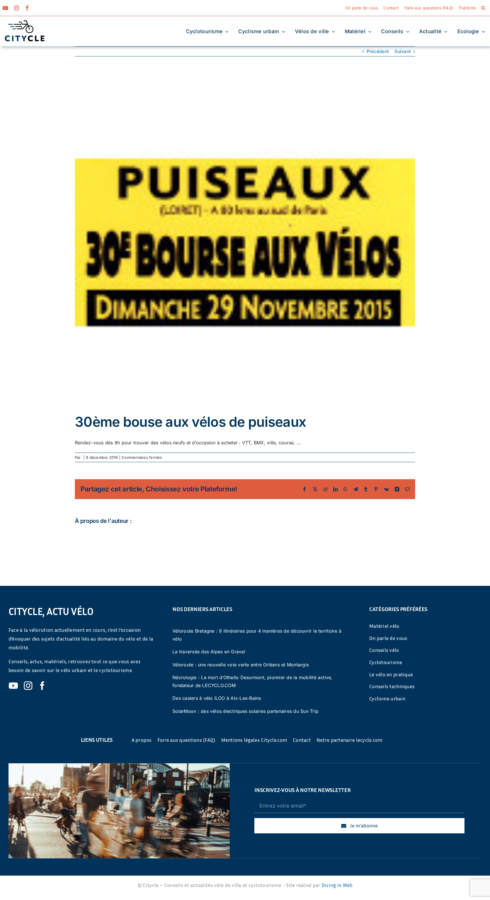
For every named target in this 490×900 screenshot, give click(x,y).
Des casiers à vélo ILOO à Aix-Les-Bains (216, 698)
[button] (483, 8)
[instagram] (16, 7)
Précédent (378, 51)
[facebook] (27, 7)
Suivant (402, 51)
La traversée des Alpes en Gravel (208, 651)
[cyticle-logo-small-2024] (25, 23)
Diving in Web (337, 885)
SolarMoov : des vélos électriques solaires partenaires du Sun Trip (245, 711)
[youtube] (5, 7)
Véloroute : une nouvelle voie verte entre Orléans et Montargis (240, 664)
